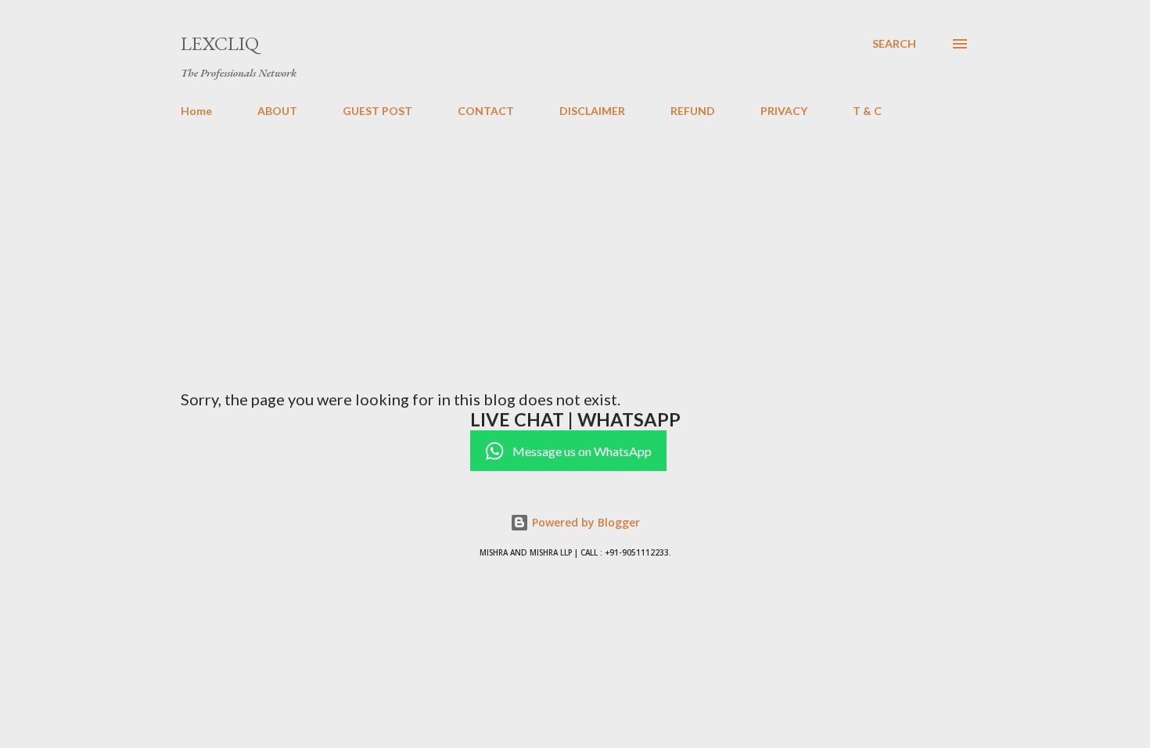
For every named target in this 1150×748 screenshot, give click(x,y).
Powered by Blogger (584, 522)
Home (196, 110)
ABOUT (277, 110)
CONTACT (486, 110)
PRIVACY (783, 110)
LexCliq (220, 43)
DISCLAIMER (592, 110)
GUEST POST (377, 110)
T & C (867, 110)
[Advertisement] (575, 247)
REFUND (692, 110)
